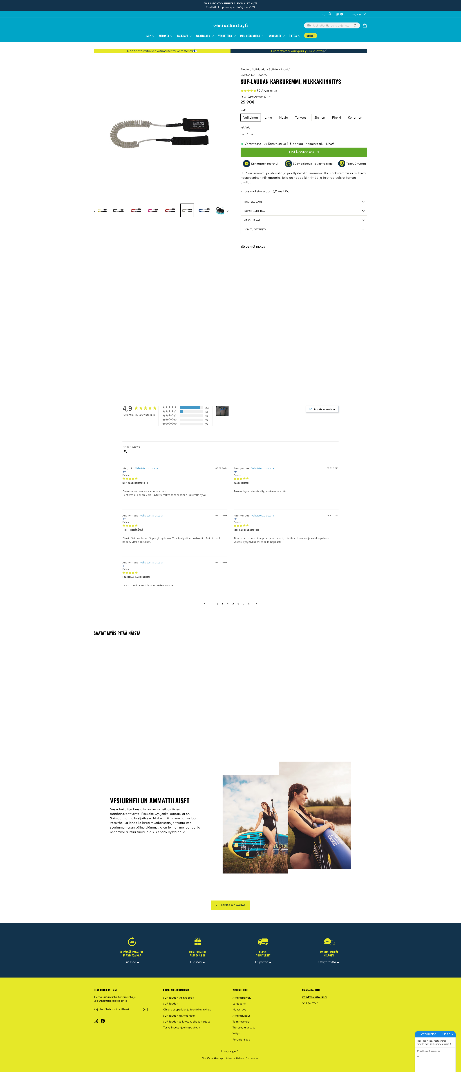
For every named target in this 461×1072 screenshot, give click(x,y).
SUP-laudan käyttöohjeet (179, 1015)
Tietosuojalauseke (243, 1027)
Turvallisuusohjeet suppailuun (181, 1027)
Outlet (310, 36)
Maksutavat (251, 220)
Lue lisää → (132, 962)
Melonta (164, 36)
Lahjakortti (239, 1003)
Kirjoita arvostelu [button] (324, 409)
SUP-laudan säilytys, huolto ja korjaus (186, 1021)
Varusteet (275, 36)
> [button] (256, 603)
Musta (283, 117)
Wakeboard (203, 36)
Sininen (319, 117)
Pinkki (336, 117)
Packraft (183, 36)
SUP (149, 36)
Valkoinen (250, 117)
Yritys (236, 1033)
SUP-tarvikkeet (278, 69)
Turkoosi (301, 117)
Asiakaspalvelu (241, 997)
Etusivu (245, 69)
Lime (268, 117)
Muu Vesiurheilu (250, 36)
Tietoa (293, 36)
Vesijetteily (225, 36)
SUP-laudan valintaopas (178, 997)
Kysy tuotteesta (254, 229)
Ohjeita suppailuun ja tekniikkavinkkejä (187, 1009)
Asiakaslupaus (241, 1015)
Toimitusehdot (241, 1021)
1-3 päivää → (263, 962)
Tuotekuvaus (253, 201)
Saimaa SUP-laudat (254, 74)
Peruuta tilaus (241, 1039)
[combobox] (328, 25)
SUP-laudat (259, 69)
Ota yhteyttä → (328, 962)
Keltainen (355, 117)
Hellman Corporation (247, 1058)
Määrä (245, 127)
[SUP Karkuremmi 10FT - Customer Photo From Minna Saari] (222, 411)
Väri (244, 110)
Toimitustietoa (254, 211)
